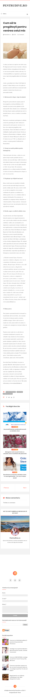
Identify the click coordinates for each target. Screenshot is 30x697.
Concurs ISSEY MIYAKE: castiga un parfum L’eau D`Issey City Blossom (18, 658)
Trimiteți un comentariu (9, 502)
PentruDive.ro (15, 5)
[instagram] (15, 580)
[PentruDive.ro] (17, 545)
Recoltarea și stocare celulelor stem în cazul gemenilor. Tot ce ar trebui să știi (14, 476)
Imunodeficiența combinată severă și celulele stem (15, 430)
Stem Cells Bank (8, 393)
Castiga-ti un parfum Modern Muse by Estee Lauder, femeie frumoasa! (18, 650)
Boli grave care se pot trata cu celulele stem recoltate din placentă (14, 452)
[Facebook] (20, 545)
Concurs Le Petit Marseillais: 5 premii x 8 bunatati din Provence (18, 642)
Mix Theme (18, 692)
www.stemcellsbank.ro (9, 302)
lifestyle (20, 391)
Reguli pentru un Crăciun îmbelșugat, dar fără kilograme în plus (17, 677)
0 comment (21, 34)
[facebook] (10, 580)
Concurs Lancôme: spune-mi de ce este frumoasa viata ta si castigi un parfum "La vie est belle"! (19, 668)
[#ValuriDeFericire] (15, 545)
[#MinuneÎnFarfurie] (13, 545)
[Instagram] (10, 545)
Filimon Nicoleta (11, 391)
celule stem (14, 426)
